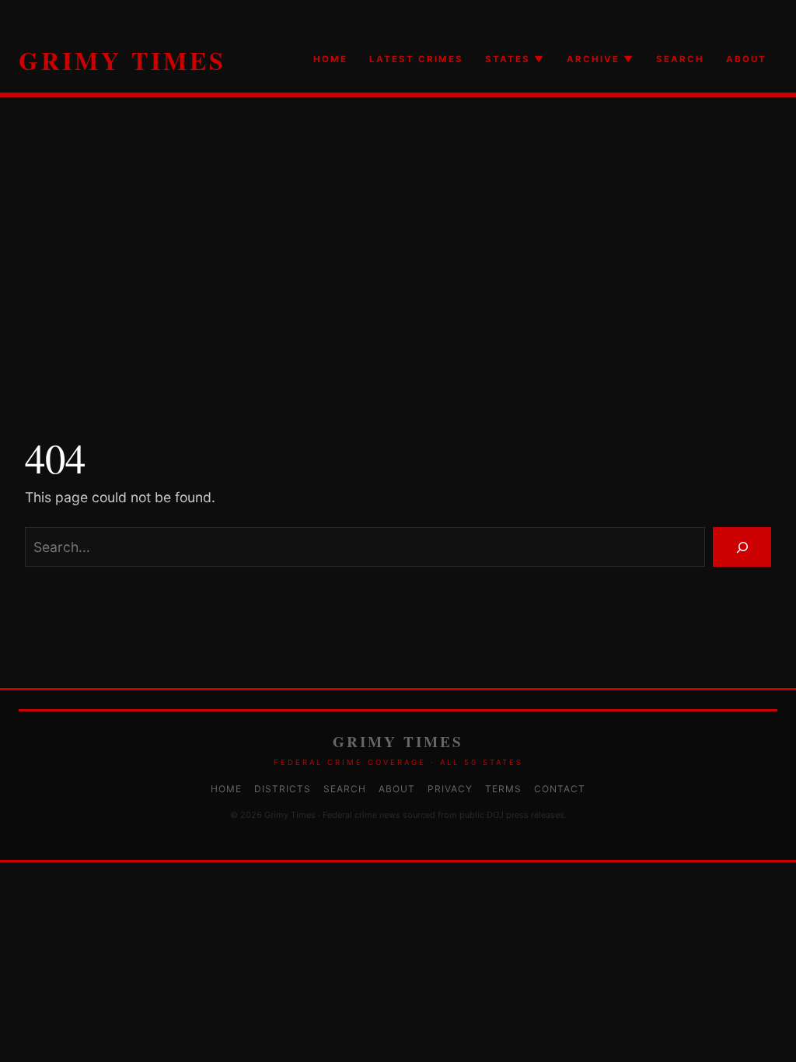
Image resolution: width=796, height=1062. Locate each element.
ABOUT (746, 59)
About (397, 789)
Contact (559, 789)
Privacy (450, 789)
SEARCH (680, 59)
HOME (330, 59)
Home (226, 789)
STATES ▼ (515, 59)
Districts (282, 789)
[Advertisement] (398, 262)
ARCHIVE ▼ (600, 59)
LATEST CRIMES (416, 59)
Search (344, 789)
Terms (503, 789)
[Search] (742, 547)
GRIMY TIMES (122, 60)
